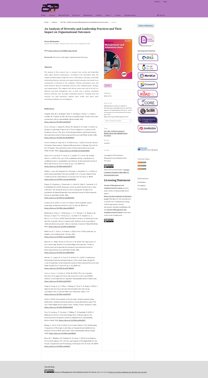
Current (52, 15)
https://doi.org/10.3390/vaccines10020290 (60, 179)
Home (43, 15)
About (107, 15)
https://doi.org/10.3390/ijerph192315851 (75, 151)
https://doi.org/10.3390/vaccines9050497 (59, 237)
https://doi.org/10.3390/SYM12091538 (58, 307)
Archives (99, 15)
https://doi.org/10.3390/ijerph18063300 (59, 198)
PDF (108, 86)
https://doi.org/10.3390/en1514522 (57, 346)
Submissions (87, 15)
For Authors (142, 186)
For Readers (142, 182)
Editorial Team (63, 15)
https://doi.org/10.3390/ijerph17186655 (59, 268)
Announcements (130, 15)
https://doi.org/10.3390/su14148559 (62, 333)
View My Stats (153, 150)
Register (157, 1)
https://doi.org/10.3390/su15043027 (72, 320)
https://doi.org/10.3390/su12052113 (57, 122)
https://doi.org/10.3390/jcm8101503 (62, 227)
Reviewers (76, 15)
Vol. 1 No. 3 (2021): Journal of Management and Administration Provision (84, 22)
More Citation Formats (113, 121)
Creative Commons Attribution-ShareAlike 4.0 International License (116, 172)
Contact (118, 15)
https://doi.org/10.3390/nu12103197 (57, 294)
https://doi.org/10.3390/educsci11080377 (59, 208)
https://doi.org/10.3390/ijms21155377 (58, 166)
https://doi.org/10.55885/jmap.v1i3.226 (62, 51)
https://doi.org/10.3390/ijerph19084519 (59, 138)
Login (165, 1)
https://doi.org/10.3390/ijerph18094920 (59, 253)
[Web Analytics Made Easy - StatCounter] (142, 150)
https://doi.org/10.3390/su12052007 (57, 281)
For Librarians (142, 189)
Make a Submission (146, 25)
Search (162, 15)
